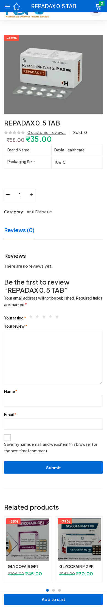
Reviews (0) (19, 229)
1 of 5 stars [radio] (32, 318)
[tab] (21, 230)
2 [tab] (53, 590)
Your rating (15, 317)
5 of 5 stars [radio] (58, 318)
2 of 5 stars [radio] (38, 318)
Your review (15, 326)
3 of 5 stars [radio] (45, 318)
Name (10, 391)
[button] (91, 6)
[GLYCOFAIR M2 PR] (79, 539)
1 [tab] (47, 590)
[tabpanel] (28, 551)
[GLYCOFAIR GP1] (27, 539)
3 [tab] (59, 590)
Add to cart (53, 599)
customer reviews (46, 132)
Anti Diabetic (39, 211)
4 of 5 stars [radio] (52, 318)
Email (10, 414)
